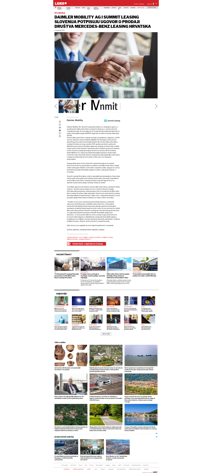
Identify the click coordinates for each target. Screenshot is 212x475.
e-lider (89, 469)
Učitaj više (106, 334)
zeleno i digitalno (96, 8)
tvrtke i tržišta (68, 8)
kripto (83, 7)
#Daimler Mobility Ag (74, 237)
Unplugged (107, 465)
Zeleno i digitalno (99, 465)
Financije (80, 465)
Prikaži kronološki (152, 7)
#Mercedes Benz (72, 239)
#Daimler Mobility (85, 239)
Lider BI (119, 8)
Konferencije (145, 465)
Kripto (86, 465)
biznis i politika (59, 8)
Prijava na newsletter (78, 469)
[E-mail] (60, 130)
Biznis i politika (65, 465)
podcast (114, 7)
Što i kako (91, 465)
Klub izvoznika (126, 465)
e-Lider (136, 4)
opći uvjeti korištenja (121, 469)
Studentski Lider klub (136, 465)
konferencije (140, 7)
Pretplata (141, 4)
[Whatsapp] (60, 133)
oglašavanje (111, 469)
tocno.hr (146, 469)
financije (77, 7)
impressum (102, 469)
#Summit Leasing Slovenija (91, 237)
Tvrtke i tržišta (73, 465)
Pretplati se (67, 469)
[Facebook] (60, 122)
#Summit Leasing (107, 237)
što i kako (88, 8)
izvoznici (126, 7)
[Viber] (60, 136)
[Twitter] (60, 125)
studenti (132, 7)
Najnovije (61, 293)
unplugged (107, 7)
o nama (95, 469)
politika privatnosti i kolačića (135, 469)
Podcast (114, 465)
